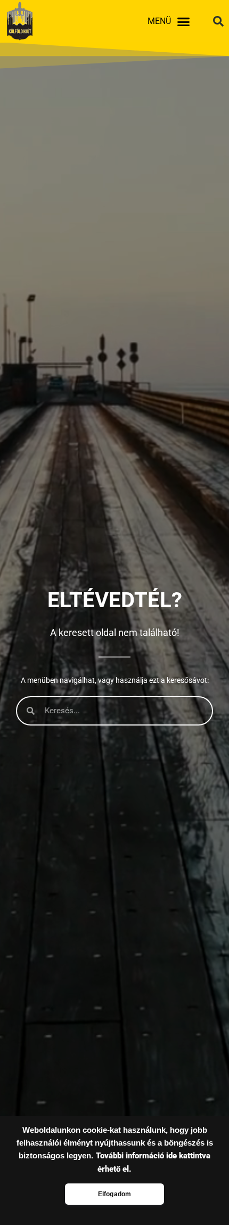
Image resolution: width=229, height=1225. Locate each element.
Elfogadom (115, 1194)
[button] (183, 21)
